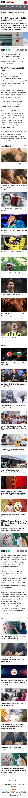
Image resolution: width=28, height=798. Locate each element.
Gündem (11, 12)
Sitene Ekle (13, 786)
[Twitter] (4, 50)
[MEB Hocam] (7, 2)
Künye (9, 784)
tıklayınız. (17, 795)
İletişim (15, 784)
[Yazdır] (18, 50)
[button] (21, 50)
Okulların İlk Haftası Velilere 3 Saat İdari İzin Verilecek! (16, 7)
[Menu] (25, 2)
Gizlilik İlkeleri (21, 784)
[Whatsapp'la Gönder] (9, 50)
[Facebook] (2, 50)
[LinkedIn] (6, 50)
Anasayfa (5, 12)
